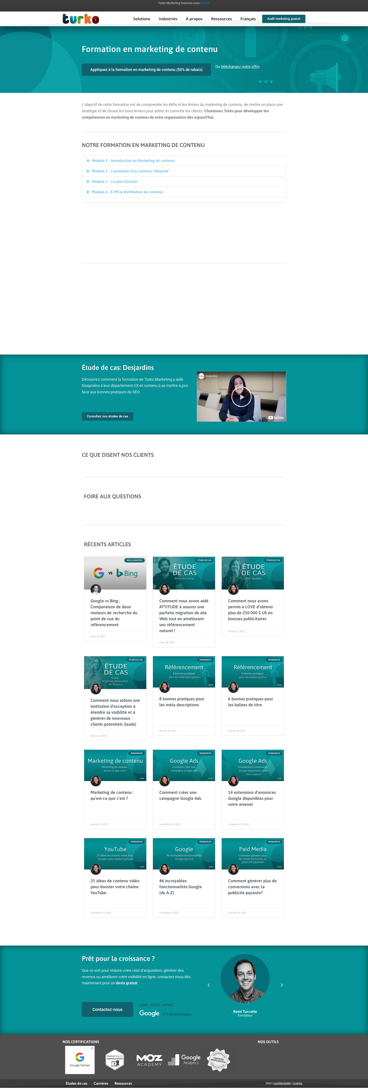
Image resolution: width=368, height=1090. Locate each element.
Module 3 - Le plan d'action (114, 181)
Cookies (297, 1083)
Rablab (205, 3)
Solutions (141, 18)
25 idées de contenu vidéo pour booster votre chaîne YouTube (115, 886)
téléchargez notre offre (240, 66)
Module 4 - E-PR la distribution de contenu (127, 192)
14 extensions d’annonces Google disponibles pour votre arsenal (252, 798)
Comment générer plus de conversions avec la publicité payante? (252, 886)
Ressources (221, 18)
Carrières (101, 1083)
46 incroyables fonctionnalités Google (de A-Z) (180, 886)
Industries (168, 18)
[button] (184, 161)
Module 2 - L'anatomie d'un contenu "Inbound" (131, 171)
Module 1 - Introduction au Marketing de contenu (133, 160)
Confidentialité (282, 1083)
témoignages (180, 1014)
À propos (194, 18)
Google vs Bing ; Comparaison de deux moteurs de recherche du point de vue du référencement (114, 612)
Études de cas (76, 1083)
